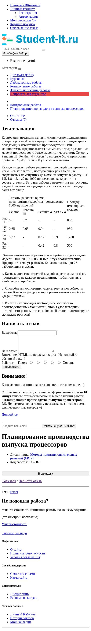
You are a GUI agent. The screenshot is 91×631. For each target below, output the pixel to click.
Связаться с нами (22, 573)
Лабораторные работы (26, 82)
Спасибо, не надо (14, 533)
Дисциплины (19, 594)
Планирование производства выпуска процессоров (47, 108)
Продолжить (11, 366)
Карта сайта (18, 577)
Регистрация (28, 13)
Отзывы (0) (18, 119)
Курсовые (17, 79)
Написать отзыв (30, 481)
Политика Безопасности (27, 553)
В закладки (45, 473)
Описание (17, 116)
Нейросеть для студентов (28, 94)
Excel (14, 492)
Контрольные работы (25, 86)
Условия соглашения (25, 557)
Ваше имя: (9, 332)
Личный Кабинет (22, 614)
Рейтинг (8, 362)
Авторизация (28, 16)
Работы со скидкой (23, 597)
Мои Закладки (20, 622)
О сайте (15, 549)
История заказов (22, 618)
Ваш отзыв (9, 351)
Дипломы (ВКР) (22, 75)
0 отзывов (9, 481)
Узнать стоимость (14, 524)
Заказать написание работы (30, 90)
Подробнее (10, 414)
